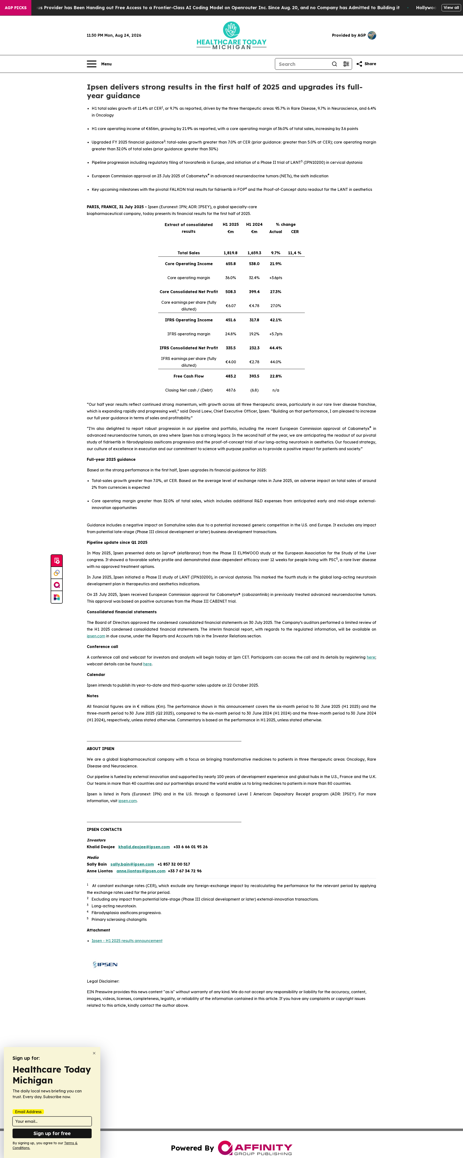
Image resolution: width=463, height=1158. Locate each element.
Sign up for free (52, 1133)
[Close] (94, 1053)
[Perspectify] (56, 573)
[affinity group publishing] (56, 585)
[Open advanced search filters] (346, 63)
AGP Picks (16, 7)
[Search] (334, 63)
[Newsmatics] (56, 597)
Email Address (28, 1111)
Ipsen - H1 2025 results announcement (127, 940)
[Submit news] (56, 561)
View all (451, 7)
